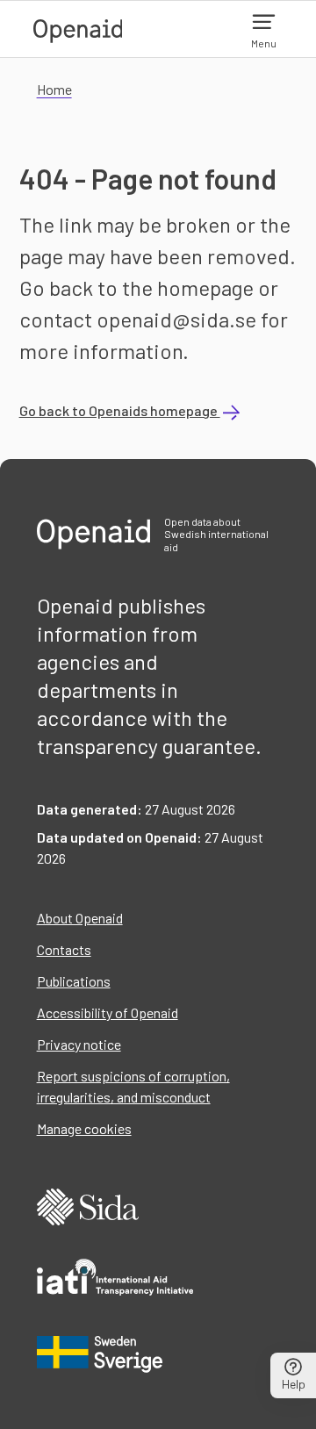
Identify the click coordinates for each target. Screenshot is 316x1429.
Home (54, 89)
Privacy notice (79, 1044)
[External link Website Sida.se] (88, 1209)
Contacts (64, 949)
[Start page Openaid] (78, 29)
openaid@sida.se (176, 319)
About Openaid (80, 917)
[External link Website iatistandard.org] (115, 1280)
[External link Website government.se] (100, 1354)
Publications (74, 981)
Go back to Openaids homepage (119, 410)
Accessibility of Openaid (107, 1012)
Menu (263, 43)
